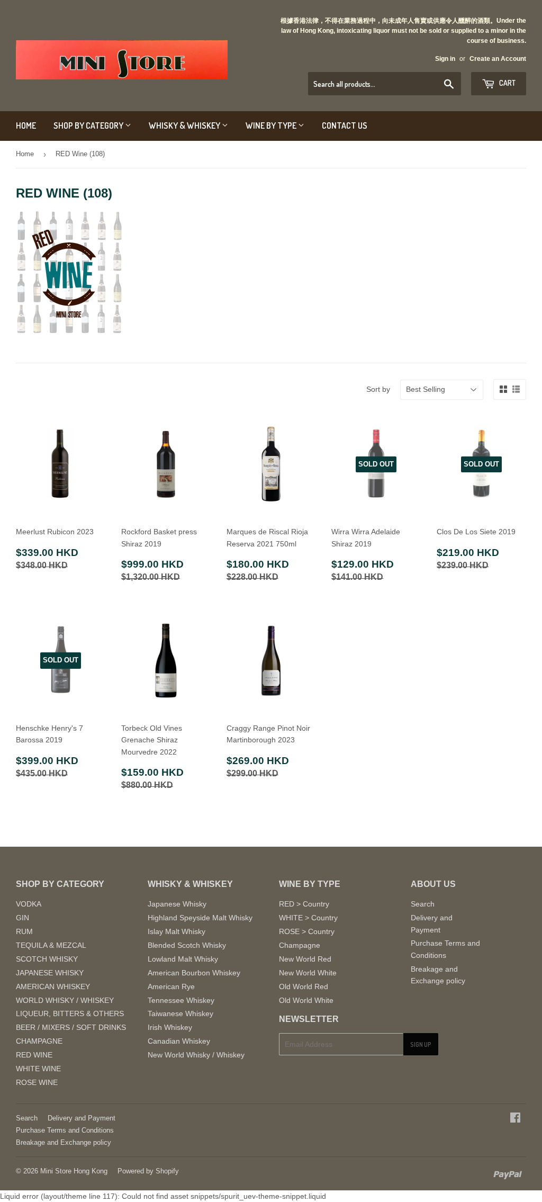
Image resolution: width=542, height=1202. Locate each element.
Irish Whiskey (170, 1027)
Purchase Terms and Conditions (65, 1130)
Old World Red (303, 986)
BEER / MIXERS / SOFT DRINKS (71, 1027)
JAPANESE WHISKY (50, 972)
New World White (308, 972)
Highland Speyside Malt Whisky (200, 917)
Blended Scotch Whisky (187, 945)
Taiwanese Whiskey (180, 1013)
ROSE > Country (307, 931)
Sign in (445, 58)
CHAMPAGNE (39, 1041)
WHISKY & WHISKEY (185, 125)
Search (423, 904)
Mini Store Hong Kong (73, 1171)
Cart (507, 82)
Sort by (378, 389)
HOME (26, 125)
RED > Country (304, 904)
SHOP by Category (89, 125)
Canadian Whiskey (179, 1041)
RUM (24, 931)
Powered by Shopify (148, 1171)
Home (25, 154)
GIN (22, 917)
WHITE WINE (38, 1068)
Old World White (306, 1000)
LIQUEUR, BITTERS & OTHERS (70, 1013)
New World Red (305, 959)
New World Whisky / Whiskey (196, 1055)
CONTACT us (344, 125)
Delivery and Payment (81, 1118)
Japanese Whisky (177, 904)
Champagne (299, 945)
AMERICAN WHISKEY (53, 986)
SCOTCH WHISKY (47, 959)
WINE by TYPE (272, 125)
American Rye (171, 986)
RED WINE (34, 1055)
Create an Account (497, 58)
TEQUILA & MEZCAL (51, 945)
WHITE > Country (308, 917)
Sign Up (420, 1044)
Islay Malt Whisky (176, 931)
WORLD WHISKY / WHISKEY (65, 1000)
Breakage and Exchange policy (63, 1142)
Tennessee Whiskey (181, 1000)
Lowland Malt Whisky (183, 959)
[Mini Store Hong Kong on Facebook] (515, 1119)
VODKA (28, 904)
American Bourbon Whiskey (194, 972)
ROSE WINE (37, 1082)
